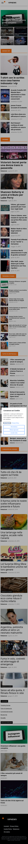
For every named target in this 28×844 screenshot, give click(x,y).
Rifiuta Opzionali (14, 430)
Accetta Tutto (14, 433)
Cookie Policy (6, 423)
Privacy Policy (15, 423)
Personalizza (14, 426)
